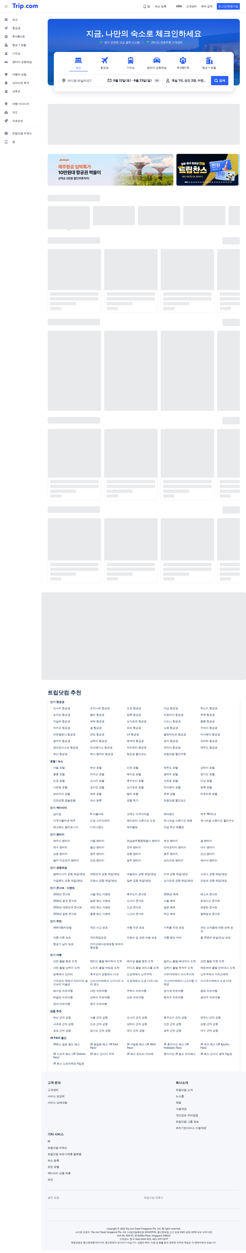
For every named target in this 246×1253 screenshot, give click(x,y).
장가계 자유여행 (173, 990)
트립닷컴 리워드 (57, 1147)
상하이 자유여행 (100, 997)
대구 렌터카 (60, 847)
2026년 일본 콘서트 (65, 913)
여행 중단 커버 (172, 937)
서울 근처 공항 (99, 1017)
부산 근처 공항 (62, 1017)
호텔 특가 (132, 800)
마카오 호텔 (97, 774)
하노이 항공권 (208, 708)
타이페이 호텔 (172, 787)
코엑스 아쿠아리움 (138, 814)
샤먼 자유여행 (98, 990)
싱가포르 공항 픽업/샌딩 (178, 880)
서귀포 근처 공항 (63, 1024)
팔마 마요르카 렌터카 (66, 860)
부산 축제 (169, 913)
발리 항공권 (97, 714)
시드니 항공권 (172, 721)
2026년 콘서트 (62, 894)
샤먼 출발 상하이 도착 (66, 967)
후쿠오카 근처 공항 (175, 1017)
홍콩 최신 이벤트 (100, 913)
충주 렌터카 (171, 853)
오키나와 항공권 (100, 708)
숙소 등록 (96, 800)
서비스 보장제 (56, 1096)
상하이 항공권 (98, 740)
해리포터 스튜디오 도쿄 (141, 820)
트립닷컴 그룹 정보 (187, 1121)
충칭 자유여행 (208, 990)
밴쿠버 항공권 (135, 740)
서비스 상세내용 (57, 1102)
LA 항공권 (133, 734)
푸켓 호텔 (169, 793)
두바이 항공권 (208, 727)
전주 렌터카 (134, 847)
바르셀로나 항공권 (64, 734)
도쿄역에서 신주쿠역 (139, 974)
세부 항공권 (97, 721)
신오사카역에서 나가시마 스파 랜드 (107, 982)
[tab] (78, 63)
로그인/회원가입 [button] (228, 6)
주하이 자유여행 (136, 990)
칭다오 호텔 (207, 774)
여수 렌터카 (207, 847)
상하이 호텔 (207, 767)
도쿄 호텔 (59, 780)
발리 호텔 (132, 793)
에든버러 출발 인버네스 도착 (217, 967)
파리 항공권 (134, 727)
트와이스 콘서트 (210, 900)
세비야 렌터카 (208, 860)
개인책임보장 (98, 937)
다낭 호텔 (206, 780)
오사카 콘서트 (135, 900)
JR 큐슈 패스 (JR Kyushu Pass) (214, 1046)
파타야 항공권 (172, 747)
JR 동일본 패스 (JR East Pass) (104, 1046)
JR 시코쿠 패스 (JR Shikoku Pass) (69, 1055)
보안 (50, 1179)
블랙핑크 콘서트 (210, 913)
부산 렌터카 (171, 840)
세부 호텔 (96, 793)
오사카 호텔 (97, 780)
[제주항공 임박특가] (110, 170)
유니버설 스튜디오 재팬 (178, 820)
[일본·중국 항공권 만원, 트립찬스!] (208, 170)
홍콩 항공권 (207, 721)
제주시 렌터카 (61, 840)
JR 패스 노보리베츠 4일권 (68, 1063)
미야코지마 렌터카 (175, 847)
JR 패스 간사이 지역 (102, 1053)
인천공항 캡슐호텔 (64, 800)
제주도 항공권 (208, 747)
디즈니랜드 (97, 827)
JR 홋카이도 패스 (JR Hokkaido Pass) (176, 1046)
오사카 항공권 (61, 708)
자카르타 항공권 (136, 747)
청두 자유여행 (98, 1003)
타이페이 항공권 (210, 734)
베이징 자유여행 (63, 990)
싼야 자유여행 (61, 1003)
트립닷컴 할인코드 (175, 800)
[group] (119, 42)
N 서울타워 (97, 814)
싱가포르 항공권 (136, 721)
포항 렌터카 (134, 853)
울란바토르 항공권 (175, 734)
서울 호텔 (59, 767)
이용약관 (181, 1108)
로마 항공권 (171, 740)
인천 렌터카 (97, 860)
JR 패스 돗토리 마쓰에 (140, 1053)
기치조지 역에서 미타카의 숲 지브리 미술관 (70, 982)
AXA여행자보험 (62, 927)
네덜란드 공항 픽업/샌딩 (141, 874)
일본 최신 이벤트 (100, 900)
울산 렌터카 (97, 847)
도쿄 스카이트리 (100, 820)
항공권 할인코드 (136, 754)
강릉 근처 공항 (209, 1024)
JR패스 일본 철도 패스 (66, 1044)
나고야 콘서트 (135, 913)
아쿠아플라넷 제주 (64, 820)
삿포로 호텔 (171, 780)
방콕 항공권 (134, 714)
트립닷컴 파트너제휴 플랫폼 (64, 1154)
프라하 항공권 (208, 740)
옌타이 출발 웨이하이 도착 (106, 961)
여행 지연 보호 (136, 927)
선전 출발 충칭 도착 (65, 961)
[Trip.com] (25, 6)
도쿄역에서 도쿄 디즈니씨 (142, 980)
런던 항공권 (97, 734)
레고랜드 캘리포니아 (65, 827)
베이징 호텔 (134, 774)
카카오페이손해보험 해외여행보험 (106, 946)
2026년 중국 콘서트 (65, 900)
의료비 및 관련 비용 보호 (142, 937)
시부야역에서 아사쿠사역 (179, 974)
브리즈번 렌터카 (173, 860)
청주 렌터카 (97, 853)
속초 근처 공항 (62, 1030)
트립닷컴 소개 (184, 1089)
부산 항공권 (60, 754)
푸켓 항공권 (207, 714)
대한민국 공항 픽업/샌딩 (105, 874)
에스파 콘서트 (208, 894)
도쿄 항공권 (134, 708)
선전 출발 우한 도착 (212, 961)
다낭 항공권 (171, 708)
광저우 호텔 (171, 774)
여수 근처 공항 (209, 1030)
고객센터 (53, 1089)
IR (49, 1141)
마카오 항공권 (61, 727)
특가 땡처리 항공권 (101, 754)
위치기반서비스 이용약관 (191, 1128)
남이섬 (57, 814)
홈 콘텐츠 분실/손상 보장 (215, 937)
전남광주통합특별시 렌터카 (143, 840)
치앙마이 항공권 (173, 714)
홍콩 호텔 (59, 774)
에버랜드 (169, 814)
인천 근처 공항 (172, 1024)
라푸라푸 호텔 (208, 793)
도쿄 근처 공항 (99, 1024)
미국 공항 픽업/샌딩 (176, 874)
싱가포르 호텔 (135, 787)
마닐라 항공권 (61, 721)
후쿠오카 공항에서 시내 (104, 974)
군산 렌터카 (207, 853)
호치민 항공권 (61, 714)
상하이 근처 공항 (137, 1024)
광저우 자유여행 (210, 997)
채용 (178, 1102)
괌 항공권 (96, 727)
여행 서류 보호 (62, 937)
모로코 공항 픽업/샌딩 (213, 880)
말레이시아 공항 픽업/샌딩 (69, 874)
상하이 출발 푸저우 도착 (178, 967)
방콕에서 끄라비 (63, 974)
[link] (147, 6)
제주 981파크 (208, 814)
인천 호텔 (132, 767)
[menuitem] (21, 19)
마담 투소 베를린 (174, 827)
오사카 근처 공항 (137, 1017)
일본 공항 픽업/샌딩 (139, 880)
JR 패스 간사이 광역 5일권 (216, 1053)
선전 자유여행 (135, 997)
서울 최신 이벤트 (100, 894)
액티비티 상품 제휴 (59, 1173)
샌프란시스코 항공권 (65, 747)
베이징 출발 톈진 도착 (140, 961)
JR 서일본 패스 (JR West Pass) (141, 1046)
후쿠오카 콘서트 (136, 894)
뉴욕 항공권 (171, 727)
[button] (6, 6)
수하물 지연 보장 (174, 927)
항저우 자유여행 (173, 997)
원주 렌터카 (134, 860)
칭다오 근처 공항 (100, 1030)
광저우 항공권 (61, 740)
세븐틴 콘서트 (208, 907)
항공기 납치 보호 (63, 944)
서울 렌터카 (97, 840)
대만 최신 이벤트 (100, 907)
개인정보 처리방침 (187, 1115)
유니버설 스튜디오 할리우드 (217, 820)
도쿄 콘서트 (134, 907)
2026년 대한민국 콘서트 (67, 907)
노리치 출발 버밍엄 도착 (104, 967)
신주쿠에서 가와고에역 (214, 974)
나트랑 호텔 (60, 787)
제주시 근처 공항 (210, 1017)
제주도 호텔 (171, 767)
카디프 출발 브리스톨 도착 (143, 967)
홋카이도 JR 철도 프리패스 (180, 1053)
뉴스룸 (180, 1096)
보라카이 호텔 (61, 793)
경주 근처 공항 (172, 1030)
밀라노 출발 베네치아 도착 (180, 961)
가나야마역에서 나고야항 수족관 (181, 982)
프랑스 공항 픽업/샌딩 (103, 880)
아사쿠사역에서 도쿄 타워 (216, 980)
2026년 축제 (171, 894)
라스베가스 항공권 (101, 747)
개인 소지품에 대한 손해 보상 (216, 929)
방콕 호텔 (206, 787)
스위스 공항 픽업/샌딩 (213, 874)
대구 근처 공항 (136, 1030)
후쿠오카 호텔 (135, 780)
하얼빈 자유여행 (63, 997)
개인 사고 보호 (99, 927)
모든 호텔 (53, 1166)
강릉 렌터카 (60, 853)
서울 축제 (169, 900)
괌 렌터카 (206, 840)
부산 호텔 (96, 767)
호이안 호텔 (97, 787)
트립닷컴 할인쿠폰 (175, 754)
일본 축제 (169, 907)
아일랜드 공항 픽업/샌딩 (68, 880)
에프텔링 (132, 827)
